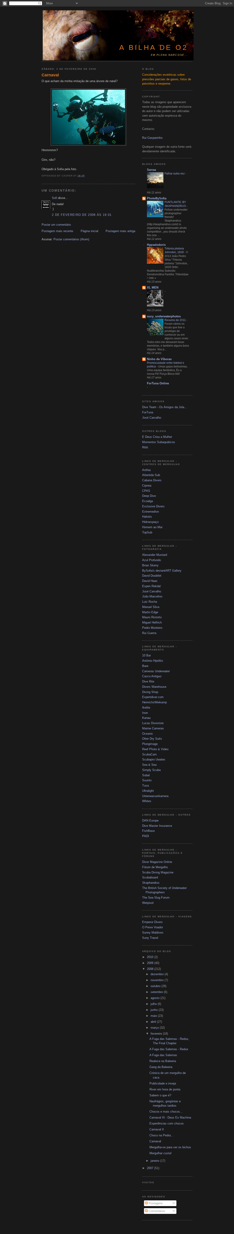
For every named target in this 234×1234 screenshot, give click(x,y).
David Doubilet (151, 575)
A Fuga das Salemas (163, 1055)
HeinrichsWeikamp (154, 702)
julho (154, 1004)
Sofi (54, 198)
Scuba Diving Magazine (157, 872)
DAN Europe (150, 820)
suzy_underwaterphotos (164, 316)
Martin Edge (150, 612)
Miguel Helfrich (152, 622)
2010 (150, 957)
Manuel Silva (150, 607)
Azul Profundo (151, 560)
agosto (155, 998)
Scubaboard (150, 877)
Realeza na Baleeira (162, 1061)
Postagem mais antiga (120, 231)
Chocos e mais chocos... (166, 1111)
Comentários (156, 1211)
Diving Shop (150, 692)
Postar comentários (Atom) (71, 239)
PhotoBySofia (156, 198)
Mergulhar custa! (160, 1153)
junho (155, 1010)
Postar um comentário (56, 224)
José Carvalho (151, 417)
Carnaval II (156, 1129)
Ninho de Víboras (159, 359)
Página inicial (89, 231)
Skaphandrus (151, 882)
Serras (151, 169)
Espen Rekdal (151, 586)
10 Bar (146, 655)
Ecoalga (147, 501)
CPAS (146, 491)
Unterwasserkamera (155, 796)
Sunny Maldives (152, 932)
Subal (146, 775)
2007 (150, 1168)
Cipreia (146, 485)
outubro (156, 986)
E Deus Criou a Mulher (157, 437)
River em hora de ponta (164, 1089)
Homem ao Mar (152, 527)
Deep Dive (149, 496)
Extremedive (150, 511)
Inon (145, 713)
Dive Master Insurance (157, 825)
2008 (150, 969)
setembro (157, 992)
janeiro (155, 1160)
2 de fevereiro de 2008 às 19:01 (82, 215)
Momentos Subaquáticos (158, 442)
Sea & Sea (149, 764)
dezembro (158, 974)
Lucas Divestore (153, 723)
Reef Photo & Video (155, 749)
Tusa (145, 785)
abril (154, 1021)
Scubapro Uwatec (153, 759)
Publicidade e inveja (162, 1083)
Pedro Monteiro (152, 627)
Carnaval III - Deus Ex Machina (170, 1117)
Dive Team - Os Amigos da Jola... (164, 407)
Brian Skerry (150, 565)
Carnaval (50, 75)
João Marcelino (152, 596)
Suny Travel (150, 938)
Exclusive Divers (153, 506)
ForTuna (147, 412)
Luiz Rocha (149, 601)
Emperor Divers (152, 922)
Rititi (145, 447)
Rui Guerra (149, 633)
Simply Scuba (151, 770)
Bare (145, 666)
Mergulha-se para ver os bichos (170, 1147)
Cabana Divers (152, 480)
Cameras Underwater (156, 671)
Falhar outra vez (175, 173)
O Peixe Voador (152, 927)
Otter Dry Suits (152, 738)
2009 (150, 963)
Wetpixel (148, 903)
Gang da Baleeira (160, 1067)
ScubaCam (149, 754)
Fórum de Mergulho (155, 867)
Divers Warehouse (154, 686)
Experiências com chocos (166, 1123)
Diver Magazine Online (157, 862)
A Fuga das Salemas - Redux (168, 1049)
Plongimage (150, 744)
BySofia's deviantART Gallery (161, 570)
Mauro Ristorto (152, 617)
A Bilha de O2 (153, 47)
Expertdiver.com (153, 697)
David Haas (149, 581)
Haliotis (147, 516)
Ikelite (146, 707)
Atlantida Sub (151, 475)
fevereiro (157, 1033)
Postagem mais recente (57, 231)
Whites (146, 801)
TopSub (147, 532)
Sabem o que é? (160, 1095)
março (155, 1027)
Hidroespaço (150, 522)
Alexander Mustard (154, 555)
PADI (145, 836)
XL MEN (152, 287)
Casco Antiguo (151, 676)
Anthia (146, 470)
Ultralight (148, 790)
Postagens (155, 1203)
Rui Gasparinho (152, 137)
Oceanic (147, 733)
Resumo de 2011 (175, 320)
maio (154, 1015)
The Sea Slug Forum (156, 897)
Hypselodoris (156, 244)
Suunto (147, 780)
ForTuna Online (158, 383)
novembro (158, 980)
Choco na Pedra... (161, 1135)
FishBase (148, 830)
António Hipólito (152, 660)
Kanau (146, 718)
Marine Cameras (153, 728)
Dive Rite (148, 681)
